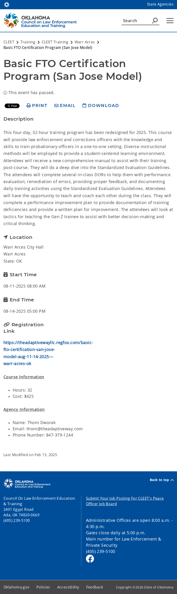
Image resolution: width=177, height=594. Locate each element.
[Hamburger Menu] (170, 20)
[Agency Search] (154, 20)
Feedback (94, 587)
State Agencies (160, 4)
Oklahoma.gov (16, 587)
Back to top (159, 479)
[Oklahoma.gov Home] (6, 4)
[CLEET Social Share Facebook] (90, 559)
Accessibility (68, 587)
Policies (43, 587)
